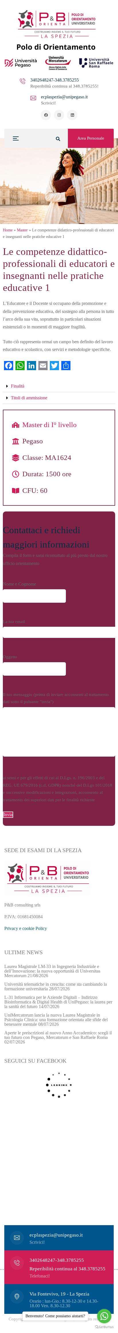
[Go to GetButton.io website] (104, 1327)
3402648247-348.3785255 (54, 80)
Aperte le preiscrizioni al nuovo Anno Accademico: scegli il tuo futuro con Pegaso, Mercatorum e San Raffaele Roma (58, 1035)
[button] (59, 386)
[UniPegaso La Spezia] (59, 39)
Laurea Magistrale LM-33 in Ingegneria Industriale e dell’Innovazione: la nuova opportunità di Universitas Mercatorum (52, 971)
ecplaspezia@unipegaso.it (64, 96)
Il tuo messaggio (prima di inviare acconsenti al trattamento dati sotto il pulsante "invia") (56, 698)
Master (22, 230)
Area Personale (90, 138)
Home (8, 230)
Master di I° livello (49, 425)
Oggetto (10, 656)
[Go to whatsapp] (104, 1316)
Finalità (17, 386)
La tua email (14, 621)
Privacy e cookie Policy (25, 928)
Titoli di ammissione (29, 397)
